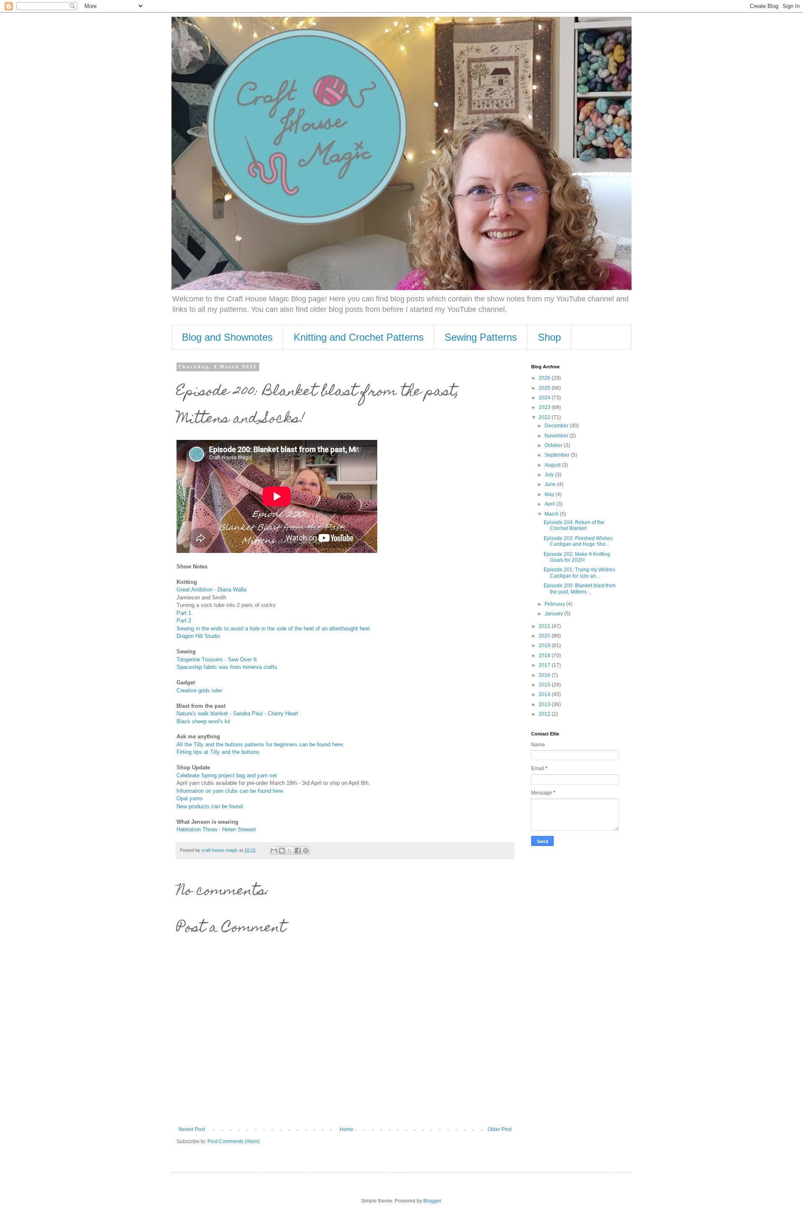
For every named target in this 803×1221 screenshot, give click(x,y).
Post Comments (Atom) (233, 1141)
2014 (545, 694)
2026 (545, 378)
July (550, 475)
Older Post (499, 1129)
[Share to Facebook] (298, 850)
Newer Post (192, 1129)
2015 (545, 685)
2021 (545, 626)
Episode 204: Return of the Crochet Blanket (574, 525)
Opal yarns (189, 798)
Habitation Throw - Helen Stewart (216, 829)
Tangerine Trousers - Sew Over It (216, 659)
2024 (545, 398)
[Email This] (274, 850)
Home (346, 1129)
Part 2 (183, 620)
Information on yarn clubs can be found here (229, 791)
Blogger (432, 1201)
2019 (545, 645)
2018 (545, 655)
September (558, 455)
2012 (545, 714)
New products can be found (209, 806)
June (551, 484)
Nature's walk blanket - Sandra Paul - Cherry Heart (237, 713)
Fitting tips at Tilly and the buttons (217, 752)
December (557, 426)
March (552, 514)
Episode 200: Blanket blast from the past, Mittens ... (580, 588)
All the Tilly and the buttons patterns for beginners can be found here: (260, 744)
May (550, 494)
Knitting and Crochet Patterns (359, 337)
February (555, 604)
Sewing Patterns (481, 337)
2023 (545, 407)
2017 (545, 665)
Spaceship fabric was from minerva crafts (226, 667)
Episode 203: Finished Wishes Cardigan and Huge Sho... (578, 541)
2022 (545, 417)
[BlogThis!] (282, 850)
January (554, 614)
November (557, 436)
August (553, 465)
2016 (545, 675)
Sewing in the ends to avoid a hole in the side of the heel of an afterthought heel (273, 628)
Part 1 (183, 613)
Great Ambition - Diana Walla (211, 589)
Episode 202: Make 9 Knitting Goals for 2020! (577, 557)
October (554, 445)
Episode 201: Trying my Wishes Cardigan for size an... (579, 572)
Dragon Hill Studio (198, 636)
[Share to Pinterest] (306, 850)
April (550, 504)
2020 (545, 636)
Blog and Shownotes (227, 337)
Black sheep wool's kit (203, 721)
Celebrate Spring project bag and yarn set (226, 775)
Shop (549, 337)
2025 (545, 388)
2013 (545, 704)
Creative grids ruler (199, 690)
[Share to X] (290, 850)
